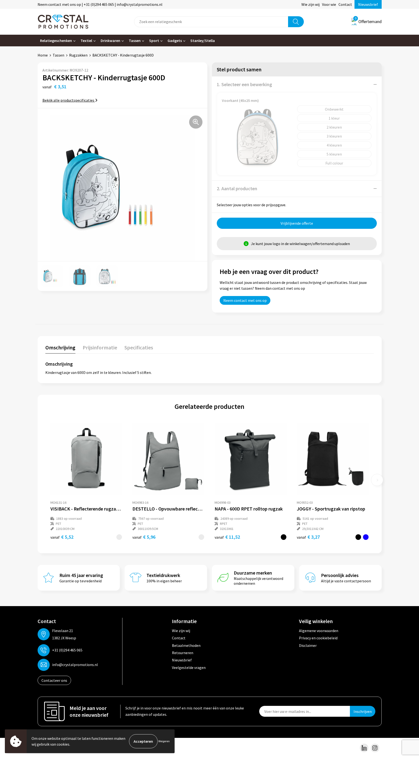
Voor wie (329, 4)
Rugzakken (78, 55)
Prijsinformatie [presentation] (100, 347)
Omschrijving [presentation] (60, 347)
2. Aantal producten (237, 188)
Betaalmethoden (186, 645)
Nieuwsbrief (368, 4)
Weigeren (164, 741)
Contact (345, 4)
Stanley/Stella (202, 40)
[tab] (60, 348)
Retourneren (182, 652)
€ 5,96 (143, 537)
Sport (154, 40)
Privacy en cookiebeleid (318, 637)
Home (43, 55)
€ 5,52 (61, 537)
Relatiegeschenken (56, 40)
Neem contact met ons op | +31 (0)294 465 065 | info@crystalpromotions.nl (100, 4)
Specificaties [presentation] (138, 347)
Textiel (86, 40)
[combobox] (211, 21)
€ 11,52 (227, 537)
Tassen (135, 40)
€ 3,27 (308, 537)
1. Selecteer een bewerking (244, 84)
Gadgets (175, 40)
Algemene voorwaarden (318, 630)
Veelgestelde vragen (189, 667)
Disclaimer (308, 645)
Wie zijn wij (310, 4)
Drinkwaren (110, 40)
